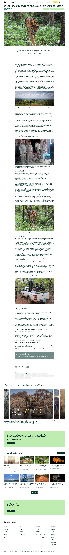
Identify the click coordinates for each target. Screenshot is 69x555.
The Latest (6, 537)
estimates (48, 173)
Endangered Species (19, 375)
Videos (32, 2)
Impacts (21, 532)
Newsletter (10, 510)
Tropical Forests (45, 375)
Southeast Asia (28, 377)
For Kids (37, 529)
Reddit (52, 537)
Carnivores (34, 373)
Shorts (50, 2)
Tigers (39, 375)
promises (23, 243)
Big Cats (22, 373)
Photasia (16, 108)
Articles (46, 2)
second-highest (38, 63)
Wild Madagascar (39, 528)
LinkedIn (52, 528)
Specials (41, 2)
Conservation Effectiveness (41, 536)
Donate (55, 2)
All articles (60, 453)
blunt (38, 258)
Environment (27, 375)
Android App (53, 542)
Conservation (44, 373)
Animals (17, 373)
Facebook (53, 534)
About (21, 528)
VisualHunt (21, 108)
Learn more (10, 443)
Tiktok (52, 536)
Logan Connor (10, 8)
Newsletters (22, 534)
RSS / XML (53, 545)
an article (21, 189)
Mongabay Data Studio (40, 537)
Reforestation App (39, 532)
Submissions (22, 536)
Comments (46, 9)
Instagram (53, 529)
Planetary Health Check (40, 534)
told (53, 121)
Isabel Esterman (21, 366)
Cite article (60, 9)
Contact (21, 529)
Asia (11, 9)
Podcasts (37, 2)
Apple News (53, 544)
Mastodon (53, 541)
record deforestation (25, 178)
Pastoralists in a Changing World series (54, 420)
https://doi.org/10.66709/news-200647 (32, 357)
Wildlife (51, 375)
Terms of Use (22, 537)
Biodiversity (28, 373)
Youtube (52, 531)
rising (23, 175)
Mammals (34, 375)
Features (28, 2)
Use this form (22, 348)
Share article (53, 9)
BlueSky (52, 539)
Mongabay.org (38, 531)
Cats (39, 373)
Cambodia (21, 377)
